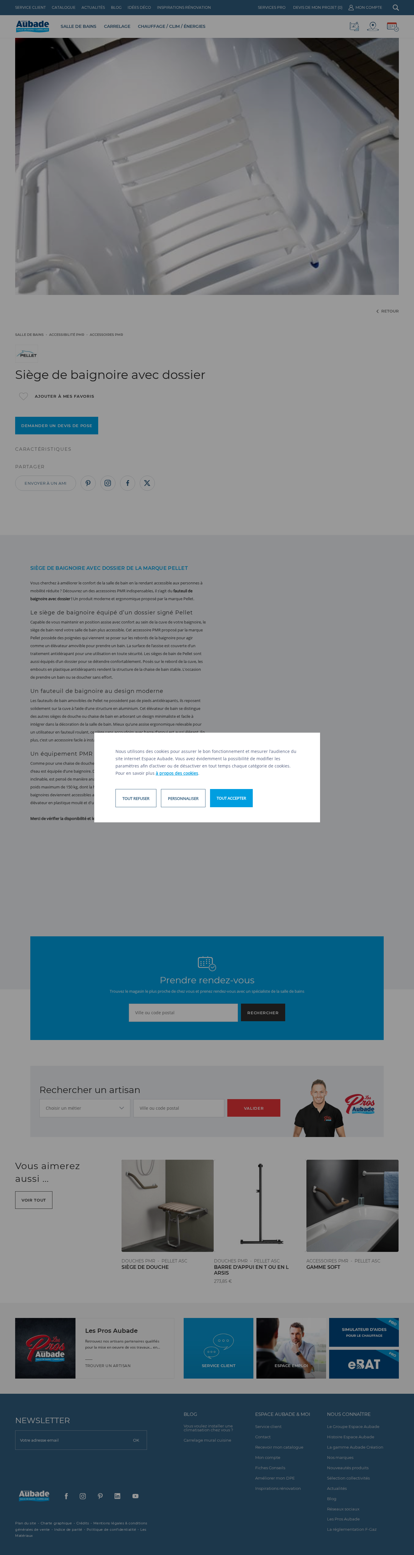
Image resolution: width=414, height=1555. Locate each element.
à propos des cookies (177, 773)
